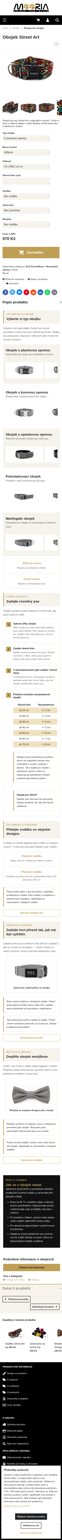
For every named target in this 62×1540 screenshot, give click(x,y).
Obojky (35, 1279)
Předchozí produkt (18, 1299)
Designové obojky (16, 1279)
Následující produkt (43, 1307)
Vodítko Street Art (14, 1343)
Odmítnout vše (31, 1525)
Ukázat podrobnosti (31, 1533)
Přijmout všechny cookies (31, 1516)
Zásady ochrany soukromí (17, 1506)
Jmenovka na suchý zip (37, 1345)
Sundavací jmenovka (31, 1037)
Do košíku (35, 252)
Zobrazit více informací (31, 1267)
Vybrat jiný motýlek (31, 1160)
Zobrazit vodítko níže (31, 912)
